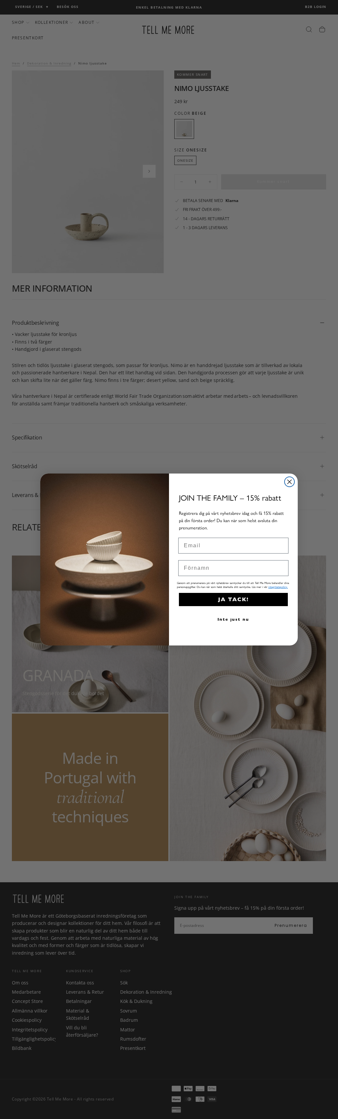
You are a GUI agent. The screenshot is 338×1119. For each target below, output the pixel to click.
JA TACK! (233, 599)
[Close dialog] (289, 482)
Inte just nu (233, 619)
